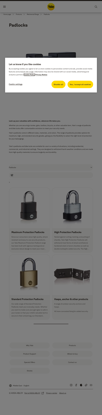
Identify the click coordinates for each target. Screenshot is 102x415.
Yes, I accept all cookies (80, 84)
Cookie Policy (29, 75)
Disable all (58, 84)
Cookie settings (16, 84)
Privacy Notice (41, 75)
